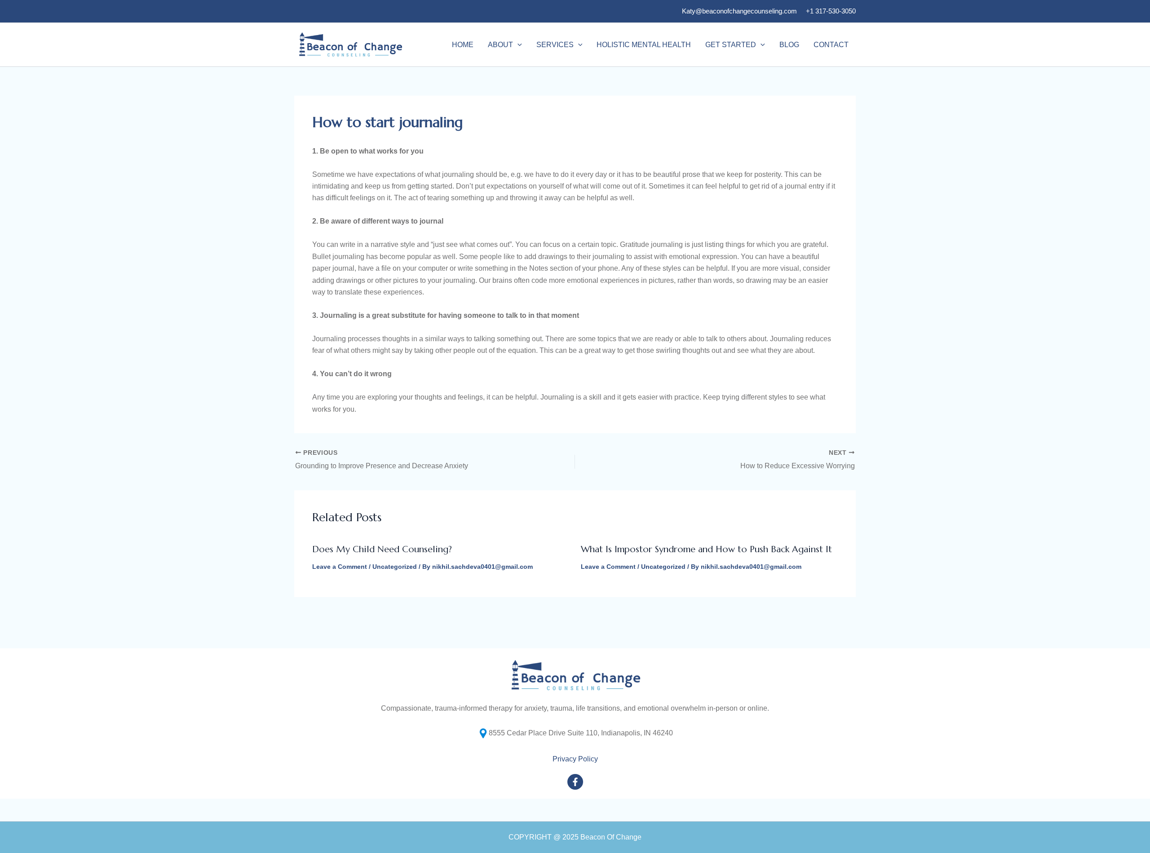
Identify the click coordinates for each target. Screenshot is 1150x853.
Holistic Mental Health (644, 44)
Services (555, 44)
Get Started (730, 44)
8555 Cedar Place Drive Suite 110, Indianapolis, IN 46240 (581, 733)
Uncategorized (394, 566)
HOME (462, 44)
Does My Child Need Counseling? (382, 549)
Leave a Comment (339, 566)
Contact (831, 44)
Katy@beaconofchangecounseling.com (739, 11)
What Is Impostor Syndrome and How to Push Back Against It (706, 549)
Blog (789, 44)
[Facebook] (575, 782)
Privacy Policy (575, 759)
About (500, 44)
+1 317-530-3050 (831, 11)
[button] (517, 45)
